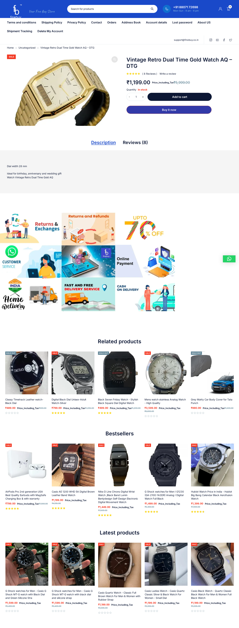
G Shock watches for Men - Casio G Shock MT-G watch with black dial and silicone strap (72, 594)
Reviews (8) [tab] (135, 142)
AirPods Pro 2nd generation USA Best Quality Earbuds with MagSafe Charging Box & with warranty (25, 495)
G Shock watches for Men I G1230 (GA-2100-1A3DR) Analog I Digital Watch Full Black (164, 495)
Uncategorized (27, 47)
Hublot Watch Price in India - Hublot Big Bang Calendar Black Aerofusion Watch (211, 495)
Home (10, 47)
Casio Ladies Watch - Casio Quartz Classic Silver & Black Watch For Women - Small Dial (165, 594)
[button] (114, 59)
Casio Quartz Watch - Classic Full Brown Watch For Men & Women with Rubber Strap (119, 596)
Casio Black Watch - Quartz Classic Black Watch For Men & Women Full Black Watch (211, 594)
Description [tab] (103, 142)
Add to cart (179, 97)
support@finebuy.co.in (186, 39)
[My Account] (220, 9)
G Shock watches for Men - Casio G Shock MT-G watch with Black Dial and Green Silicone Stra (25, 594)
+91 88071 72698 (185, 7)
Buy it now (169, 110)
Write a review (168, 73)
